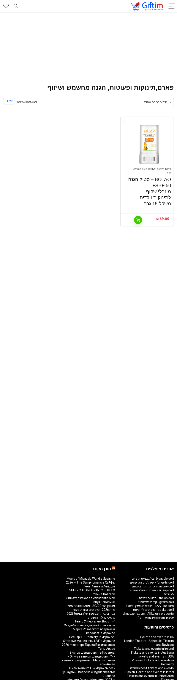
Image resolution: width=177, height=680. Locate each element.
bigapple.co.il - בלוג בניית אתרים (153, 578)
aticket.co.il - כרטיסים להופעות (153, 609)
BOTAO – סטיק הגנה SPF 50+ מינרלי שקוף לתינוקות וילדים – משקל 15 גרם (149, 191)
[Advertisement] (88, 45)
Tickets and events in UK (156, 637)
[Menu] (172, 6)
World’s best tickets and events (152, 668)
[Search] (16, 6)
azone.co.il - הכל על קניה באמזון (153, 586)
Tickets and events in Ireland (154, 648)
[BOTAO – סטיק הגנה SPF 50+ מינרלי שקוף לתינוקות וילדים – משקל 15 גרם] (149, 144)
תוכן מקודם (101, 569)
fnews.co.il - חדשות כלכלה (156, 598)
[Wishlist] (6, 6)
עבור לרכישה (138, 220)
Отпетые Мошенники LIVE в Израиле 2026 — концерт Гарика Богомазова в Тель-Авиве (88, 644)
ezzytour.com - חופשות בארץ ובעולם (149, 606)
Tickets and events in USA (155, 656)
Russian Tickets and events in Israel (149, 672)
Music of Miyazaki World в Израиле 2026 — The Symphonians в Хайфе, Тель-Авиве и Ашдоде (90, 582)
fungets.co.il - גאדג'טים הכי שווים (152, 582)
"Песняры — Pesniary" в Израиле (92, 637)
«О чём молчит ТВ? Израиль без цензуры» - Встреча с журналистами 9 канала (88, 672)
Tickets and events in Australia (152, 652)
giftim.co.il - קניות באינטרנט (155, 602)
